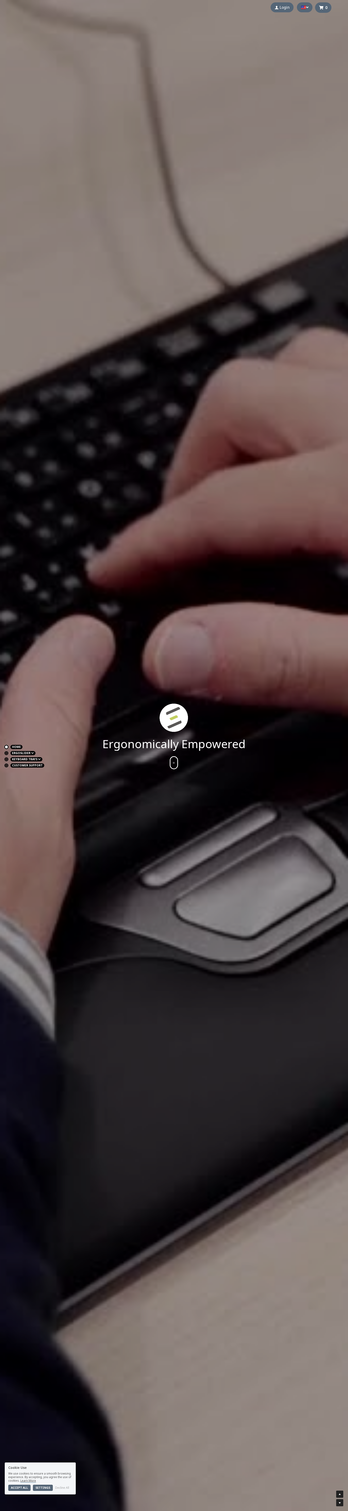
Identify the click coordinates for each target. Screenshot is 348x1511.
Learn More (28, 1481)
